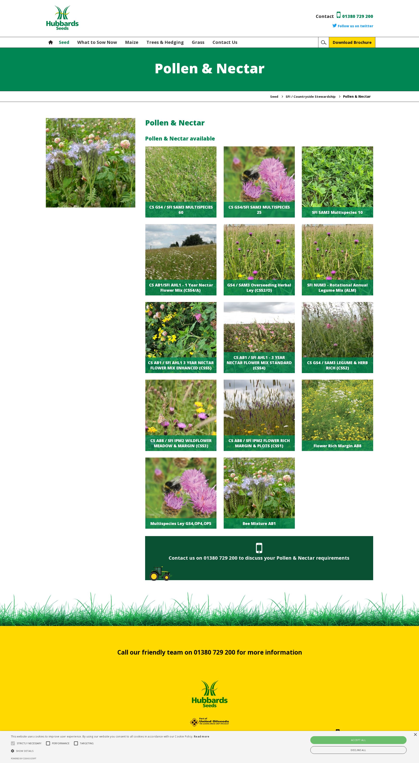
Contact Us (225, 42)
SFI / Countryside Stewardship (311, 96)
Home (51, 42)
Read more (202, 736)
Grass (199, 42)
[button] (110, 751)
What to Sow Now (97, 42)
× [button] (415, 734)
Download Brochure (352, 42)
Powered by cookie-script (23, 758)
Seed (64, 42)
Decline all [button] (358, 750)
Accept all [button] (358, 740)
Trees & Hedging (165, 42)
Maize (132, 42)
